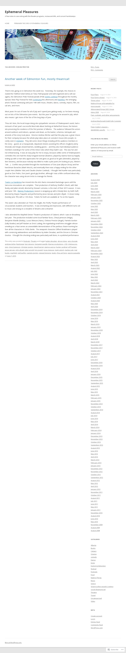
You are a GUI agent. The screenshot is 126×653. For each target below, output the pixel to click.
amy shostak (72, 241)
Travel (93, 595)
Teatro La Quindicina (13, 182)
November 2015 (96, 380)
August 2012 (95, 480)
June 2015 (94, 389)
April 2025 (94, 212)
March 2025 (95, 215)
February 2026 (96, 194)
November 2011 (96, 492)
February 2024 (96, 250)
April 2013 (94, 457)
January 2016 (95, 374)
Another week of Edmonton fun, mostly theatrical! (37, 79)
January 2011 (95, 510)
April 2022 (94, 280)
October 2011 (96, 495)
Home (7, 23)
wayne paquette (74, 253)
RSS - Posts (95, 67)
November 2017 (96, 348)
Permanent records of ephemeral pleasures (31, 23)
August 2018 (95, 336)
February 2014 (96, 430)
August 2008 (95, 530)
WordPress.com (97, 628)
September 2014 (97, 410)
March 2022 (95, 283)
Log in (93, 619)
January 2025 (95, 221)
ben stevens (29, 244)
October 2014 (96, 407)
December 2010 (96, 513)
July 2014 (94, 415)
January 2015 (95, 401)
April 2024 (94, 245)
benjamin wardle (41, 244)
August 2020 (95, 301)
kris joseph (39, 250)
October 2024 (96, 230)
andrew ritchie (10, 244)
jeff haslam (72, 247)
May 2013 (94, 454)
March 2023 (95, 265)
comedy (94, 557)
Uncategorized (96, 598)
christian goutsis (27, 247)
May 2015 (94, 392)
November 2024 (96, 227)
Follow (95, 164)
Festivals (27, 241)
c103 (65, 244)
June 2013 (94, 451)
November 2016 (96, 365)
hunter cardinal (61, 247)
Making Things (96, 578)
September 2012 (97, 477)
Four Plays (95, 94)
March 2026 (95, 191)
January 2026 (95, 197)
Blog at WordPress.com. (13, 643)
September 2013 (97, 445)
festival (93, 569)
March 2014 (95, 427)
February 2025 (96, 218)
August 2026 (95, 180)
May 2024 (94, 242)
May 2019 (94, 321)
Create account (96, 616)
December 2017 (96, 345)
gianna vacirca (49, 247)
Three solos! (95, 100)
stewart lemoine (45, 253)
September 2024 (97, 233)
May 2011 (94, 507)
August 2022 (95, 268)
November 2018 (96, 330)
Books (93, 548)
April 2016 (94, 371)
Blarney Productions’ (26, 191)
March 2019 (95, 324)
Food (92, 575)
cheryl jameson (14, 247)
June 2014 (94, 418)
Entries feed (95, 622)
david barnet (39, 247)
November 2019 (96, 312)
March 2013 (95, 460)
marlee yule (69, 250)
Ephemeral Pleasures (21, 12)
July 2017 (94, 357)
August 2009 (95, 528)
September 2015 (97, 383)
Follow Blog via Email (99, 139)
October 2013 (96, 442)
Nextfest (61, 99)
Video (93, 601)
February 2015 (96, 398)
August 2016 (95, 368)
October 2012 (96, 474)
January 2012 (95, 489)
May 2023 (94, 259)
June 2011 (94, 504)
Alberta (93, 545)
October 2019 (96, 315)
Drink (93, 563)
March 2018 (95, 342)
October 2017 (96, 351)
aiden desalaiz (51, 241)
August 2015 (95, 386)
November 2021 (96, 292)
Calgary (93, 551)
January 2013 (95, 466)
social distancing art (98, 589)
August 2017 (95, 354)
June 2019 (94, 318)
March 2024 (95, 247)
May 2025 (94, 209)
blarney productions (55, 244)
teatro (54, 253)
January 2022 (95, 289)
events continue (51, 97)
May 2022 (94, 277)
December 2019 (96, 309)
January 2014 (95, 433)
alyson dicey (62, 241)
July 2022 (94, 271)
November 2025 (96, 200)
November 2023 (96, 253)
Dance (93, 560)
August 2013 (95, 448)
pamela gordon (32, 253)
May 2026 (94, 189)
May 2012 (94, 483)
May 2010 (94, 522)
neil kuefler (22, 253)
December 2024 (96, 224)
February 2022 (96, 286)
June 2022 (94, 274)
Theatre (34, 241)
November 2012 (96, 471)
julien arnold (29, 250)
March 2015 (95, 395)
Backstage (20, 244)
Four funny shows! (98, 97)
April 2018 (94, 339)
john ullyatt (20, 250)
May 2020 (94, 303)
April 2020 (94, 306)
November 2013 (96, 439)
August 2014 (95, 413)
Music (93, 581)
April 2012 (94, 486)
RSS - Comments (97, 70)
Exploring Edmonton (98, 566)
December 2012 (96, 469)
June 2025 (94, 206)
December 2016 (96, 362)
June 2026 (94, 186)
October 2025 (96, 203)
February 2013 (96, 463)
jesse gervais (10, 250)
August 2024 (95, 236)
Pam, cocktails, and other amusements (105, 115)
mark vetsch (59, 250)
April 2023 (94, 262)
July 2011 (94, 501)
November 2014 (96, 404)
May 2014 (94, 421)
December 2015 (96, 377)
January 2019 (95, 327)
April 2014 (94, 424)
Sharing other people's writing (102, 586)
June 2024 (94, 239)
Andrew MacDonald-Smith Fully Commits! (106, 121)
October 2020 (96, 298)
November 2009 (96, 525)
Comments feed (97, 625)
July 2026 (94, 183)
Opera (93, 584)
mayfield (13, 253)
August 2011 (95, 498)
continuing (37, 99)
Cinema (93, 554)
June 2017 (94, 359)
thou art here (62, 253)
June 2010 (94, 519)
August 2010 (95, 516)
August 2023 (95, 256)
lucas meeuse (49, 250)
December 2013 (96, 436)
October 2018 (96, 333)
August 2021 (95, 295)
